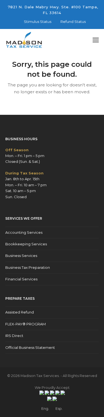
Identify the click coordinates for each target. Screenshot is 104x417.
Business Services (21, 255)
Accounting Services (23, 232)
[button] (96, 40)
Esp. (59, 408)
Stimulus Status (37, 21)
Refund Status (73, 21)
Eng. (45, 408)
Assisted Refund (19, 312)
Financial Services (21, 279)
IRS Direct (14, 335)
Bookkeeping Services (26, 244)
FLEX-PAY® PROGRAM (25, 324)
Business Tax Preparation (27, 267)
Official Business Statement (30, 347)
